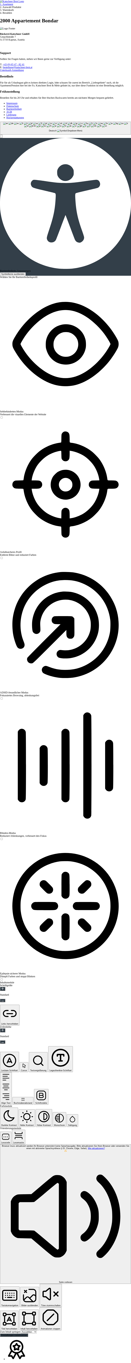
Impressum (11, 103)
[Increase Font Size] (2, 989)
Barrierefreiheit (14, 109)
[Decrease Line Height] (2, 1042)
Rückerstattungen (15, 117)
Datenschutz (12, 106)
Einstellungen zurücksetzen (14, 1335)
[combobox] (65, 128)
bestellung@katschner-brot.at (17, 67)
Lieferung (11, 114)
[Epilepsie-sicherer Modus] (1, 979)
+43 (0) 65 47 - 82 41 (13, 64)
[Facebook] (2, 46)
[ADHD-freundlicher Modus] (1, 698)
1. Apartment (6, 4)
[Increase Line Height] (2, 1030)
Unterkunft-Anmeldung (12, 70)
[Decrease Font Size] (2, 1000)
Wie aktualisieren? (96, 1148)
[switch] (2, 417)
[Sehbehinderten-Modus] (1, 417)
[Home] (12, 1)
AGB (9, 111)
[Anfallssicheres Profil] (1, 558)
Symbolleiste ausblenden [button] (12, 274)
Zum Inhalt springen (10, 1331)
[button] (1, 136)
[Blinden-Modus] (1, 839)
